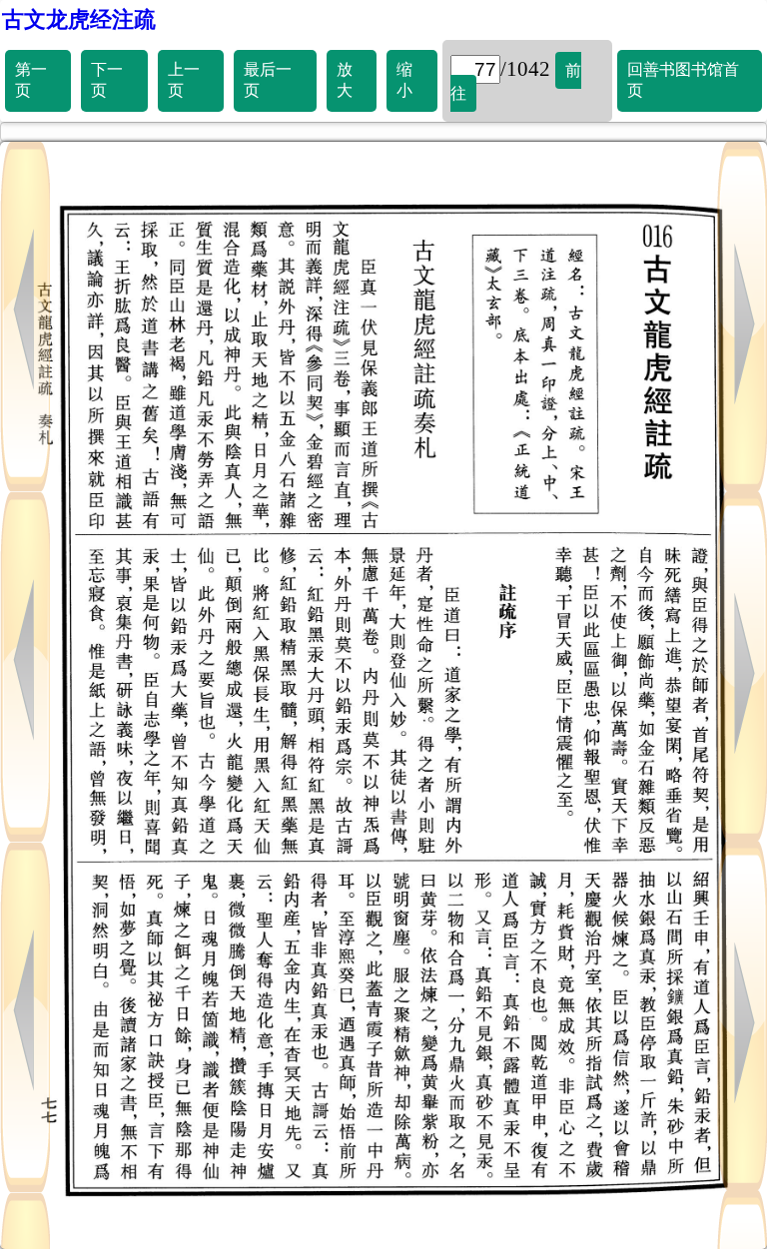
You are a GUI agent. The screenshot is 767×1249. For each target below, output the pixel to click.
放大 (345, 80)
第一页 (31, 80)
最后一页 (268, 80)
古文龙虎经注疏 (79, 19)
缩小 (404, 80)
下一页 (107, 80)
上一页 (184, 80)
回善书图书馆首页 (683, 80)
